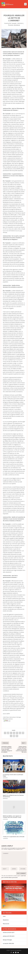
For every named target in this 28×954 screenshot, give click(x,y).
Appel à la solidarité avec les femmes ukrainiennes (13, 796)
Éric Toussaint (12, 23)
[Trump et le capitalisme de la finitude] (14, 828)
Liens (4, 916)
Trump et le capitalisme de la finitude (13, 836)
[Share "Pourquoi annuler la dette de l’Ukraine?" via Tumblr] (14, 732)
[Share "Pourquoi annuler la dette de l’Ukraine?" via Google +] (11, 732)
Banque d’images (7, 939)
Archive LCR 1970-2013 (8, 936)
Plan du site (6, 923)
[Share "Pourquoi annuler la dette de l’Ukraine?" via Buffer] (23, 732)
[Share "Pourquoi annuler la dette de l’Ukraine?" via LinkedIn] (20, 732)
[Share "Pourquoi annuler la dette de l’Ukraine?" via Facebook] (5, 732)
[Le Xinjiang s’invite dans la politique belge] (14, 766)
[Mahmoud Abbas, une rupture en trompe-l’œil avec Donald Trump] (14, 807)
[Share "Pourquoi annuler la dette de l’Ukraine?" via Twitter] (8, 732)
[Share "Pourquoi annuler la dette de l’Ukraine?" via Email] (14, 735)
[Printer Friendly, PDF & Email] (7, 721)
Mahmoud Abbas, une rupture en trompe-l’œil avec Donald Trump (12, 816)
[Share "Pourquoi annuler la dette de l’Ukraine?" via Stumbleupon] (11, 735)
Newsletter (6, 920)
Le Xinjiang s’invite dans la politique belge (13, 775)
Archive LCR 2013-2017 (8, 932)
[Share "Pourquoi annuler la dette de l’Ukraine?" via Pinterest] (17, 732)
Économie (10, 25)
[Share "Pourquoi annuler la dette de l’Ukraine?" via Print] (17, 735)
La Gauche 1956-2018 (8, 943)
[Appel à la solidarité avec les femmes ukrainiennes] (14, 786)
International (17, 25)
